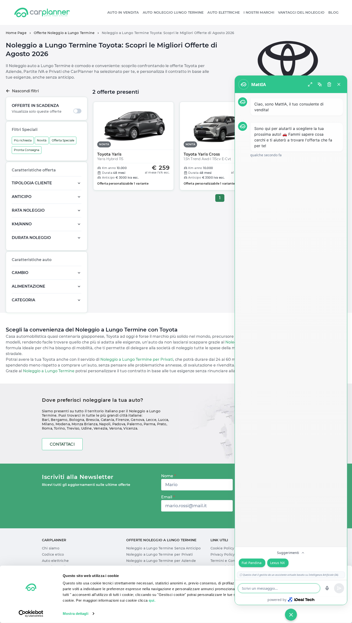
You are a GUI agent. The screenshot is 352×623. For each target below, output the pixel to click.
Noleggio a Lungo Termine (48, 371)
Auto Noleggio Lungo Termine (173, 12)
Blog (333, 12)
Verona (115, 428)
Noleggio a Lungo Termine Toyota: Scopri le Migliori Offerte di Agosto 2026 (168, 33)
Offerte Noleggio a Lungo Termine (64, 33)
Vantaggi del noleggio (301, 12)
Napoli (104, 424)
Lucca (163, 420)
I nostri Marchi (259, 12)
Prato (161, 424)
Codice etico (53, 554)
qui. (152, 600)
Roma (47, 428)
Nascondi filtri (25, 91)
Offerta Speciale (63, 140)
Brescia (92, 420)
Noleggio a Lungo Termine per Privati (136, 359)
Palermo (134, 424)
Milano (48, 424)
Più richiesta (23, 140)
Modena (63, 424)
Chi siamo (50, 548)
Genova (137, 420)
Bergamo (59, 420)
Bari (45, 420)
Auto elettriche (223, 12)
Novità (41, 140)
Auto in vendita (123, 12)
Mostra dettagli (75, 613)
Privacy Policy (222, 554)
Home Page (16, 33)
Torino (59, 428)
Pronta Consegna (26, 150)
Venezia (100, 428)
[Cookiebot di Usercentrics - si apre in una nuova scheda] (31, 613)
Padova (118, 424)
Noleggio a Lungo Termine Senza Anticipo (163, 548)
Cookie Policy (222, 548)
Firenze (122, 420)
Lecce (151, 420)
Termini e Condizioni (228, 561)
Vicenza (130, 428)
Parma (149, 424)
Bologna (76, 420)
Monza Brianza (84, 424)
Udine (86, 428)
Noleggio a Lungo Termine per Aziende (161, 561)
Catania (107, 420)
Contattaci (62, 444)
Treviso (73, 428)
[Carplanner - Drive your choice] (42, 12)
